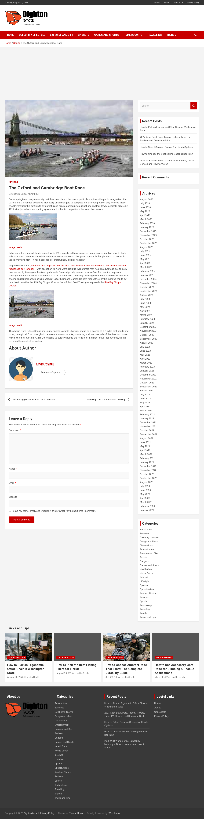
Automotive (146, 529)
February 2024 (147, 318)
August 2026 (146, 199)
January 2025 (147, 275)
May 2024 (145, 307)
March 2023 (146, 362)
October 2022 (147, 382)
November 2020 (148, 470)
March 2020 (146, 502)
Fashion (144, 557)
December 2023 (148, 326)
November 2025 (148, 235)
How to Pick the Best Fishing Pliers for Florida (76, 667)
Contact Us (178, 2)
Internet (144, 577)
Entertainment (147, 549)
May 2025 (145, 259)
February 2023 (147, 366)
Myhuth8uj (33, 194)
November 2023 (148, 330)
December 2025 (148, 231)
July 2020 (145, 486)
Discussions (146, 545)
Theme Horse (76, 813)
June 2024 (145, 303)
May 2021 (145, 446)
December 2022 (148, 374)
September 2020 (148, 478)
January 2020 (147, 510)
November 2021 (148, 426)
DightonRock (30, 813)
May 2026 (145, 211)
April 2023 (145, 358)
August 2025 (146, 247)
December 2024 (148, 279)
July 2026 (145, 203)
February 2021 (147, 458)
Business (144, 533)
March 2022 (146, 410)
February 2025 (147, 271)
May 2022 (145, 402)
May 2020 (145, 494)
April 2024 (145, 311)
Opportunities (147, 589)
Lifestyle (144, 581)
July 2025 (145, 251)
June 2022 (145, 398)
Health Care (146, 569)
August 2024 (146, 295)
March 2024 (146, 315)
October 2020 (147, 474)
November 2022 (148, 378)
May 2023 (145, 354)
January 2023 (147, 370)
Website (13, 496)
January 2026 (147, 227)
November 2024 (148, 283)
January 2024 (147, 322)
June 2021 (145, 442)
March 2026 (146, 219)
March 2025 (146, 267)
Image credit (15, 247)
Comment (15, 430)
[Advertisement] (102, 71)
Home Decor (131, 34)
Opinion (144, 585)
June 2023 (145, 350)
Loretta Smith (32, 677)
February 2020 (147, 506)
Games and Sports (106, 34)
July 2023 (145, 346)
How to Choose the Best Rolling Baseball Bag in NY (166, 153)
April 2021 (145, 450)
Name (13, 468)
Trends (171, 34)
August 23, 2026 (64, 673)
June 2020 (145, 490)
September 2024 (148, 291)
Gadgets (83, 34)
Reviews (144, 597)
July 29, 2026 (112, 677)
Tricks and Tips (148, 617)
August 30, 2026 (15, 677)
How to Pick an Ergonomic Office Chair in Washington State (25, 669)
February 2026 (147, 223)
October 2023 (147, 334)
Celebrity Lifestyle (32, 34)
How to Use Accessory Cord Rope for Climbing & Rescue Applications (174, 669)
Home (157, 2)
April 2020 (145, 498)
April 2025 (145, 263)
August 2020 (146, 482)
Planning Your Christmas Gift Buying (106, 399)
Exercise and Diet (61, 34)
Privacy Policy (193, 2)
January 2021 (147, 462)
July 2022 (145, 394)
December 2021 (148, 422)
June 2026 (145, 207)
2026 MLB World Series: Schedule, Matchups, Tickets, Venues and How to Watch (124, 744)
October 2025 (147, 239)
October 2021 (147, 430)
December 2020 (148, 466)
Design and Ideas (149, 541)
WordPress (114, 813)
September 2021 (148, 434)
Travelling (154, 34)
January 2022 (147, 418)
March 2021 (146, 454)
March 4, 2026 (162, 677)
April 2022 (145, 406)
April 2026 (145, 215)
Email (12, 482)
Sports (13, 182)
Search (193, 105)
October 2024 (147, 287)
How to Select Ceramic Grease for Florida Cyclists (166, 147)
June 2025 (145, 255)
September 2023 (148, 338)
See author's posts (51, 372)
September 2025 (148, 243)
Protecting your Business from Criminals (34, 399)
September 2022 (148, 386)
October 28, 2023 (17, 194)
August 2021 (146, 438)
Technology (146, 605)
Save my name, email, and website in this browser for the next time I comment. (54, 510)
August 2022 (146, 390)
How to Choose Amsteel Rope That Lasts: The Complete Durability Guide (126, 669)
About (166, 2)
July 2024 (145, 299)
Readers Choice (148, 593)
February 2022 (147, 414)
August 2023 (146, 342)
